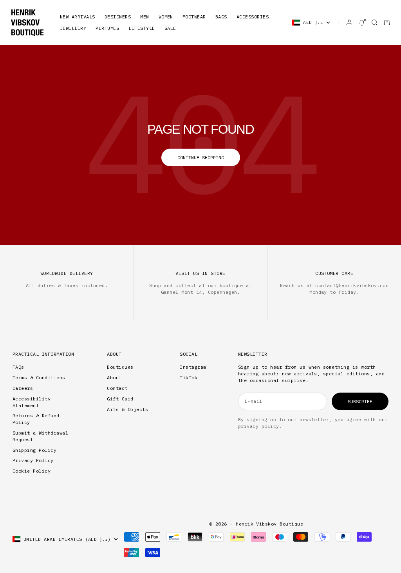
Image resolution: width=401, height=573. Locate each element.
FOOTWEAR (194, 17)
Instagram (193, 367)
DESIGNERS (118, 17)
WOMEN (166, 17)
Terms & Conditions (39, 377)
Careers (23, 388)
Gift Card (120, 399)
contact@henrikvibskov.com (351, 285)
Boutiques (120, 367)
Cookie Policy (32, 471)
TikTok (188, 377)
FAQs (18, 367)
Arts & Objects (127, 409)
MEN (144, 17)
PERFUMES (107, 28)
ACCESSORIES (253, 17)
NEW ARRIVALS (77, 17)
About (114, 377)
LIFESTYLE (141, 28)
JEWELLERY (73, 28)
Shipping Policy (34, 450)
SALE (170, 28)
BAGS (221, 17)
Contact (117, 388)
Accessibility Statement (32, 402)
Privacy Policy (33, 460)
